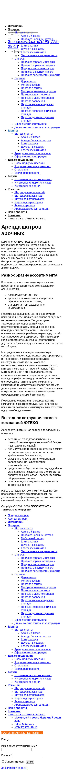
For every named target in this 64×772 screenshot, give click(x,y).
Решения (14, 189)
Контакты (14, 215)
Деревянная (28, 81)
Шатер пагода (29, 45)
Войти (30, 762)
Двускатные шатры (32, 48)
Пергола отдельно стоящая (37, 97)
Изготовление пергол (27, 185)
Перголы (19, 78)
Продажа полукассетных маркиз (40, 74)
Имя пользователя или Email (19, 745)
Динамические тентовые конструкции (37, 127)
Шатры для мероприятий (29, 192)
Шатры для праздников (28, 195)
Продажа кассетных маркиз (37, 68)
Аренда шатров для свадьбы (31, 208)
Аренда (13, 130)
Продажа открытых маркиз (37, 71)
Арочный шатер (30, 35)
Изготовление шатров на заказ (33, 179)
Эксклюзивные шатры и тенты (39, 55)
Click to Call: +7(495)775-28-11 (26, 218)
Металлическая (30, 84)
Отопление (21, 169)
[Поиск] (9, 38)
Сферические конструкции (30, 123)
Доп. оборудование (20, 159)
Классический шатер (33, 52)
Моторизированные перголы (38, 91)
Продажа (14, 29)
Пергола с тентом (31, 87)
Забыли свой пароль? (14, 767)
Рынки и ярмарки (24, 205)
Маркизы (19, 58)
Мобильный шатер (32, 42)
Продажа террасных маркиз (38, 61)
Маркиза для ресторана (28, 202)
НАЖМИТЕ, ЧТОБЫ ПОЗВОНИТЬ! (22, 732)
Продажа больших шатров (37, 38)
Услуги (12, 176)
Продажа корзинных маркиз (38, 65)
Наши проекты (17, 211)
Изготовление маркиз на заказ (32, 182)
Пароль (6, 755)
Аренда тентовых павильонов (32, 153)
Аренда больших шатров (36, 140)
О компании (15, 25)
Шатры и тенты (23, 32)
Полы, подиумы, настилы (29, 162)
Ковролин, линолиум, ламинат (32, 166)
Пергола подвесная (33, 100)
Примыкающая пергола (35, 94)
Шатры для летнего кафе (29, 198)
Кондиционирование (27, 172)
